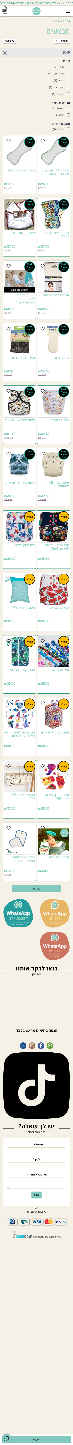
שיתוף (8, 40)
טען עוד (36, 888)
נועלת (59, 115)
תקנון (36, 1207)
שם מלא (37, 1144)
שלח (36, 1195)
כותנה (59, 66)
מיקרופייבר (56, 87)
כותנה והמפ (56, 73)
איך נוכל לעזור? (37, 1174)
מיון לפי (64, 40)
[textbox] (36, 1028)
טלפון (37, 1159)
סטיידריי (58, 94)
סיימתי (36, 1439)
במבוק (59, 80)
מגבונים (58, 129)
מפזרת (58, 108)
